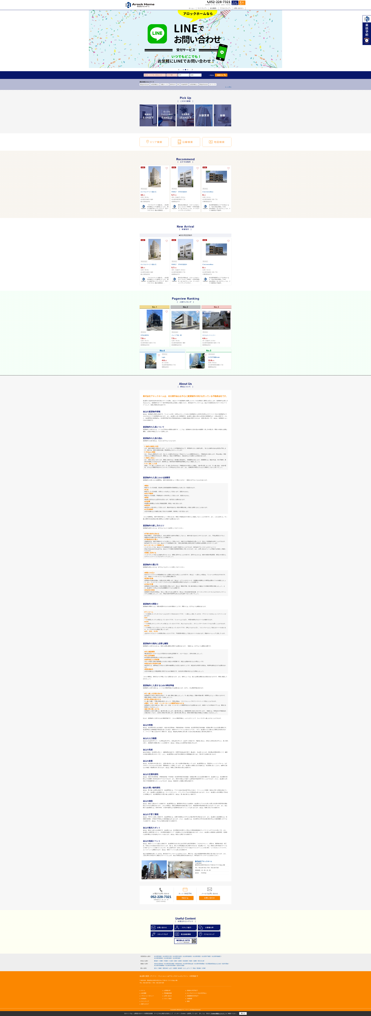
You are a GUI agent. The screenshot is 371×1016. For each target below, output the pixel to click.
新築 (188, 1001)
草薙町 (166, 961)
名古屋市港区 (176, 958)
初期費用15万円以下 (192, 996)
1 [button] (183, 69)
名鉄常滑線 (225, 963)
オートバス (213, 84)
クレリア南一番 (176, 335)
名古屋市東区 (168, 958)
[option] (185, 39)
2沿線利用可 (184, 84)
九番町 (195, 961)
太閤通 (175, 968)
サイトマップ (145, 1001)
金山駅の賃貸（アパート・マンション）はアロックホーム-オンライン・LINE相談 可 (169, 976)
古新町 (180, 961)
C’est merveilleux (207, 192)
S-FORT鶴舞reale (214, 357)
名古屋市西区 (197, 956)
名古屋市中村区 (177, 956)
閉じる (243, 1013)
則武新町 (185, 961)
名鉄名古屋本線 (158, 963)
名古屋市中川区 (167, 956)
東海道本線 (178, 963)
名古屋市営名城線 (169, 963)
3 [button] (187, 69)
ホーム (143, 990)
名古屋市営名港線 (170, 965)
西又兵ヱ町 (201, 961)
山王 (170, 968)
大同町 (204, 968)
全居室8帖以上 (155, 84)
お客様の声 (167, 990)
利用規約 (143, 998)
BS (178, 84)
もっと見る (228, 87)
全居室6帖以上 (194, 84)
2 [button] (185, 69)
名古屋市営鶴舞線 (159, 965)
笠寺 (155, 968)
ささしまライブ (187, 968)
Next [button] (192, 69)
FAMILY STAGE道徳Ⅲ (179, 192)
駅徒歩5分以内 (204, 84)
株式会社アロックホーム (203, 861)
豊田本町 (165, 968)
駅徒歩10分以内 (144, 84)
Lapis (163, 357)
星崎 (175, 961)
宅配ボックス (164, 84)
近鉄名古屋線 (180, 965)
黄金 (194, 968)
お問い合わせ (168, 996)
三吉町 (171, 961)
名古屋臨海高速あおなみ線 (213, 963)
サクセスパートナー (208, 335)
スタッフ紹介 (168, 998)
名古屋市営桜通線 (199, 963)
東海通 (180, 968)
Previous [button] (179, 69)
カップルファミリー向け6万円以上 (197, 993)
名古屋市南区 (158, 956)
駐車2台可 (173, 84)
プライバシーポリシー (147, 996)
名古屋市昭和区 (158, 958)
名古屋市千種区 (206, 956)
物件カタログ (145, 1004)
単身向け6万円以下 (192, 990)
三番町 (161, 961)
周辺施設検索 (168, 993)
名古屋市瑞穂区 (216, 956)
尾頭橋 (199, 968)
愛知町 (156, 961)
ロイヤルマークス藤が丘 (149, 192)
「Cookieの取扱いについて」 (217, 1013)
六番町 (160, 968)
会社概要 (143, 993)
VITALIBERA (145, 335)
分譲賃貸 (189, 998)
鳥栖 (190, 961)
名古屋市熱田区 (187, 956)
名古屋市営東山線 (188, 963)
